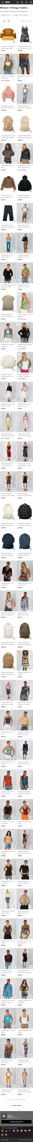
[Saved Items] (26, 2)
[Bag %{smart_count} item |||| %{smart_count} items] (31, 2)
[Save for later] (14, 42)
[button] (2, 1131)
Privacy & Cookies (23, 1139)
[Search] (17, 2)
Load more (16, 1105)
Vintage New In (6, 15)
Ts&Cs (30, 1139)
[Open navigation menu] (2, 2)
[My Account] (22, 2)
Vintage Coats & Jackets (20, 15)
